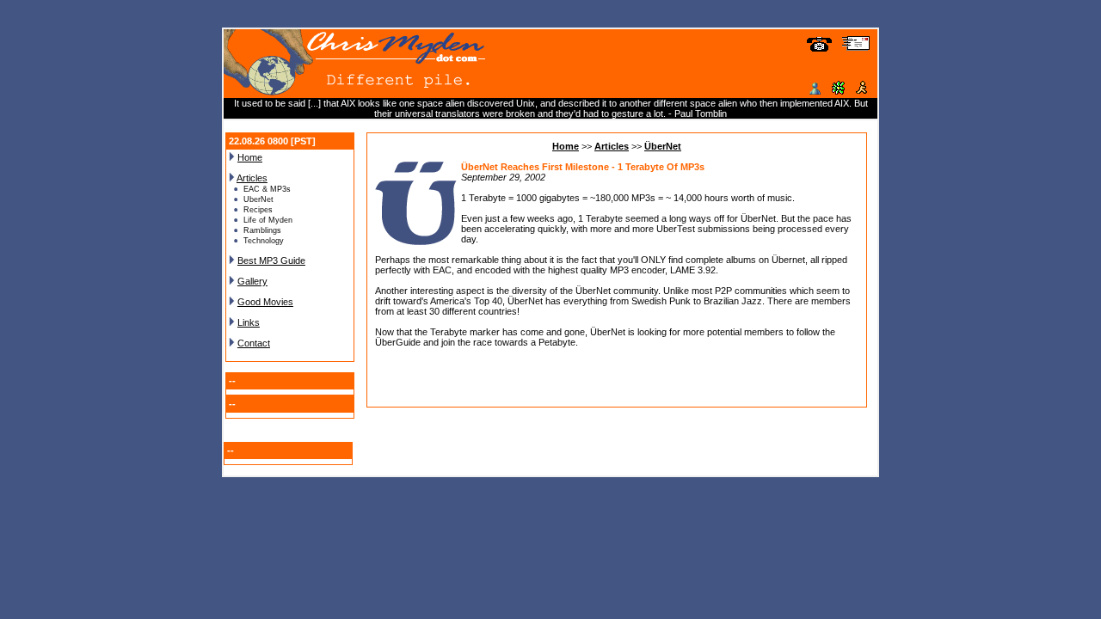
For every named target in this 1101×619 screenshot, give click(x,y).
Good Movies (265, 302)
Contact (253, 343)
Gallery (252, 281)
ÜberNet (662, 146)
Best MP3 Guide (271, 260)
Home (249, 157)
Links (248, 322)
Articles (252, 178)
